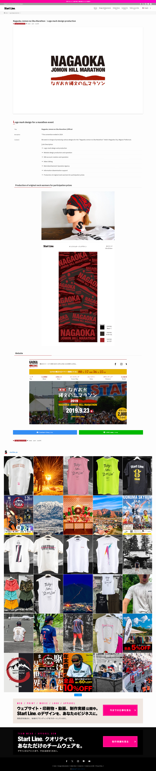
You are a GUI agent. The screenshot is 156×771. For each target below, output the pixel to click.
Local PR (37, 23)
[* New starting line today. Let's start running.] (107, 672)
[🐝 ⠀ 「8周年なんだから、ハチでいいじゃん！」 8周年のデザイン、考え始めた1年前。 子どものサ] (137, 475)
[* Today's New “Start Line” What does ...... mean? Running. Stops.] (48, 593)
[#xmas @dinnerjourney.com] (78, 515)
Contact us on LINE (89, 766)
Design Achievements (63, 766)
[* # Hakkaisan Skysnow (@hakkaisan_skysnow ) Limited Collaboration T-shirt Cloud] (18, 672)
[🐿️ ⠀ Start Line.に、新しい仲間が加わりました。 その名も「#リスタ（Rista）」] (18, 475)
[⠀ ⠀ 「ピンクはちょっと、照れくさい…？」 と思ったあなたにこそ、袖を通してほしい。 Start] (78, 475)
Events (29, 23)
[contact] (151, 4)
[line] (148, 4)
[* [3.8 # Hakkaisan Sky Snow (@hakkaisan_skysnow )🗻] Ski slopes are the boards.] (48, 672)
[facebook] (140, 4)
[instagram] (145, 4)
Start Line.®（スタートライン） (79, 769)
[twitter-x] (143, 4)
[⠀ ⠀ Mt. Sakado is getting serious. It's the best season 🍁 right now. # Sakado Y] (107, 515)
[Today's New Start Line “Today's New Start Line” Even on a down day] (107, 633)
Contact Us (80, 766)
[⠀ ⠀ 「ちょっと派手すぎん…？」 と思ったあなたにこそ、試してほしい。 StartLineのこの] (107, 475)
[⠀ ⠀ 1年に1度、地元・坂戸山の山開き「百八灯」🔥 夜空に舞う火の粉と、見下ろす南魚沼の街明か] (48, 475)
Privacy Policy (99, 766)
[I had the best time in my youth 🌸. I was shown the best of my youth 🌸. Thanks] (137, 672)
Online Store (73, 766)
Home (54, 766)
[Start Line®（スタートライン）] (10, 8)
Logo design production (20, 23)
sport (33, 23)
